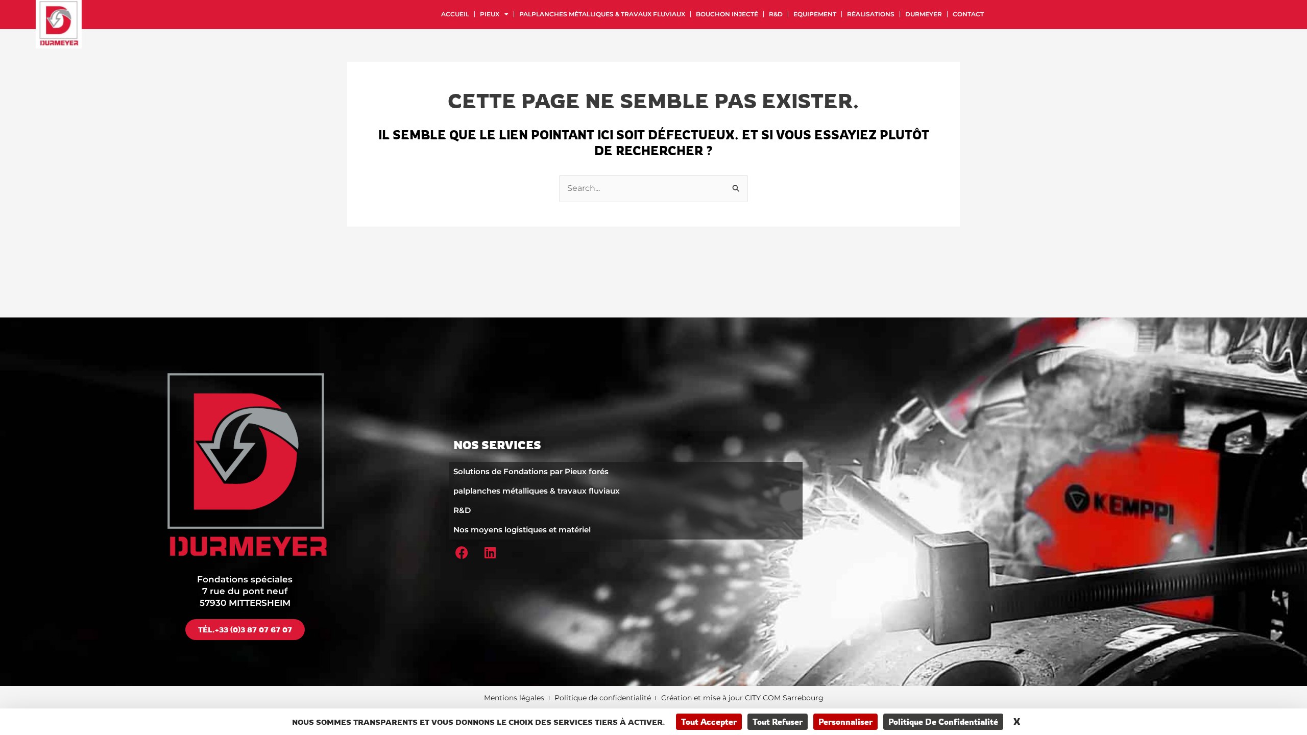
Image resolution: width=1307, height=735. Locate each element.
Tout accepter (709, 722)
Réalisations (870, 14)
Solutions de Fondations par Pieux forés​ (531, 471)
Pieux (489, 14)
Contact (968, 14)
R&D (776, 14)
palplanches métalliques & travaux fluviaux (602, 14)
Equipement (814, 14)
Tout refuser (778, 722)
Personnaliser (845, 722)
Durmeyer (923, 14)
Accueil (455, 14)
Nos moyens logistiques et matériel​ (522, 529)
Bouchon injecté (727, 14)
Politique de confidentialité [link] (943, 722)
